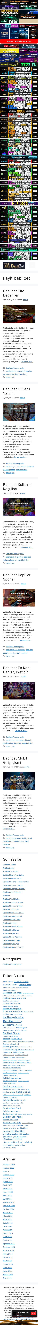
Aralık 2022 (7, 1271)
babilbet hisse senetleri (15, 650)
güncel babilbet (10, 1142)
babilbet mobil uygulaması (18, 1065)
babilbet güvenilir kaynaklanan (26, 1041)
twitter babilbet (20, 1145)
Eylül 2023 (7, 1240)
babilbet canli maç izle (11, 1003)
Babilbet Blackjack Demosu (14, 889)
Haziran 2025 (8, 1175)
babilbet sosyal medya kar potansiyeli (13, 1095)
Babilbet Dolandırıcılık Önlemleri (16, 882)
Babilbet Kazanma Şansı (13, 906)
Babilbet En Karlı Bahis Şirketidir (16, 670)
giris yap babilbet (19, 1137)
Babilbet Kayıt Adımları (12, 937)
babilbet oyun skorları (23, 1073)
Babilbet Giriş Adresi (12, 1025)
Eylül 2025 (7, 1171)
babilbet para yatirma (10, 1075)
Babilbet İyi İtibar (10, 923)
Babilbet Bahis (25, 985)
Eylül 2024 (7, 1199)
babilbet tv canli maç (10, 1097)
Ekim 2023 (7, 1237)
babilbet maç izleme (23, 1062)
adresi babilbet (8, 982)
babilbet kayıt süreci (21, 1055)
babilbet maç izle (8, 1062)
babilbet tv (27, 1095)
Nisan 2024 (7, 1216)
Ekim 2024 (7, 1195)
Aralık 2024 (7, 1189)
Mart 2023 (7, 1261)
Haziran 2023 (8, 1251)
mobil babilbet (8, 1145)
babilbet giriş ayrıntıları (9, 1027)
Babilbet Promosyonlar (15, 368)
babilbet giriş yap (20, 1030)
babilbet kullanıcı (20, 1057)
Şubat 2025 (8, 1182)
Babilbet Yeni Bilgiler (11, 899)
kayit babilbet (20, 374)
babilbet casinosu (28, 1011)
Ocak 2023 (7, 1268)
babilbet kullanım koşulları (10, 1060)
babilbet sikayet (9, 1092)
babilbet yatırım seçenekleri (25, 1114)
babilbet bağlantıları (26, 996)
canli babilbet (22, 1128)
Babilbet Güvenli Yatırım (12, 927)
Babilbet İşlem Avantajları (13, 875)
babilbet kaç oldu (9, 1057)
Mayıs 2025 (7, 1178)
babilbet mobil (7, 1065)
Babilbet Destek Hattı (11, 920)
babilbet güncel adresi (12, 1039)
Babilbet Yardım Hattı (10, 1114)
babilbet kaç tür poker (12, 743)
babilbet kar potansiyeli (27, 1049)
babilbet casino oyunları (12, 1009)
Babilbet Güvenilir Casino (13, 913)
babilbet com (8, 1014)
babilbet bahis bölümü (9, 987)
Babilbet (6, 896)
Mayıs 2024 (8, 1213)
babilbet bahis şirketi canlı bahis (11, 996)
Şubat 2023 (8, 1264)
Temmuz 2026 (9, 1164)
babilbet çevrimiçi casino (16, 467)
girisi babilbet (7, 1136)
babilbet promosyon (13, 1086)
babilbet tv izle (8, 1103)
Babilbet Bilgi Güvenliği (12, 916)
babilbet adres (21, 981)
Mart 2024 (7, 1220)
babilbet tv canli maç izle (14, 1100)
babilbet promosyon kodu (11, 1089)
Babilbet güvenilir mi (11, 1044)
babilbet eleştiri (18, 1014)
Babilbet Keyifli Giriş (11, 933)
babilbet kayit (7, 1052)
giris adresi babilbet (10, 1134)
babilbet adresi (10, 984)
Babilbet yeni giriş (12, 1122)
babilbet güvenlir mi (10, 1047)
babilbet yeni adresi (10, 1120)
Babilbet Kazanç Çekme (12, 885)
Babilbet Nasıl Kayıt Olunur (13, 1070)
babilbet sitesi (23, 1092)
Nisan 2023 (7, 1257)
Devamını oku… (27, 362)
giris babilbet (24, 1134)
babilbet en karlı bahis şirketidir (18, 740)
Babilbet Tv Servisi (10, 872)
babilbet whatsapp (11, 1111)
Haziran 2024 (8, 1209)
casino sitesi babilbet (14, 1131)
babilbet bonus (9, 998)
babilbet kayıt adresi (8, 1055)
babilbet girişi (21, 1028)
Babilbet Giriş (8, 868)
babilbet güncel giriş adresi (10, 1041)
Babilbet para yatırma (12, 1078)
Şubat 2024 (8, 1223)
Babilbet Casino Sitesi (13, 1011)
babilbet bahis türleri (28, 993)
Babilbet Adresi (9, 865)
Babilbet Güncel (11, 1033)
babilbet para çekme (10, 1081)
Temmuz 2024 (9, 1206)
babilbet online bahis (10, 1073)
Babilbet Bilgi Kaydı (11, 930)
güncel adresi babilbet (12, 1139)
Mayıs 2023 (8, 1254)
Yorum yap (10, 377)
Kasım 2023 (8, 1233)
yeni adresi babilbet (9, 1148)
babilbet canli (21, 998)
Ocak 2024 (7, 1226)
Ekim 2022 (7, 1278)
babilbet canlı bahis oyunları (10, 1006)
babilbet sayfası (25, 1089)
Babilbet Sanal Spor (11, 909)
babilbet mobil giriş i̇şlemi (13, 841)
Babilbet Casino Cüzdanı (13, 902)
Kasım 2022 (8, 1275)
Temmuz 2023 (9, 1247)
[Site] (19, 69)
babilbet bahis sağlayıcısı (9, 990)
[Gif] (19, 111)
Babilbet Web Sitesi (12, 1108)
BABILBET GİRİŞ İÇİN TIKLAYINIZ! (19, 41)
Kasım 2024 (8, 1192)
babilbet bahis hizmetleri (22, 987)
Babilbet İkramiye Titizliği (13, 947)
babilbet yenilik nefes (27, 1123)
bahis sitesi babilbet (9, 1128)
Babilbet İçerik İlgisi (11, 944)
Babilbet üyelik (22, 1125)
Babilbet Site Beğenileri (13, 293)
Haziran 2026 (8, 1168)
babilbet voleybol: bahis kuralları (11, 1105)
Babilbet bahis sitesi (12, 993)
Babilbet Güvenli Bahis (12, 878)
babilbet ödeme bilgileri (9, 1125)
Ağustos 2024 (8, 1202)
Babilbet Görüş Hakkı (11, 940)
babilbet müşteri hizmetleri (12, 1068)
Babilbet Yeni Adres (12, 1117)
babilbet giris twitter (13, 1017)
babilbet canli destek (11, 1001)
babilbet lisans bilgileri (24, 1060)
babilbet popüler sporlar (9, 1083)
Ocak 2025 (7, 1185)
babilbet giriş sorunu (8, 1030)
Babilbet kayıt (18, 1052)
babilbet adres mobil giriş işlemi (19, 838)
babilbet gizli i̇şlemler (14, 557)
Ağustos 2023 (8, 1244)
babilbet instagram (11, 1049)
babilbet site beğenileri (15, 371)
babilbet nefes (28, 1070)
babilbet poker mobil (23, 1081)
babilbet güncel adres (10, 1036)
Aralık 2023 (7, 1230)
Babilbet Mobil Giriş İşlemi (15, 760)
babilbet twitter (19, 1103)
